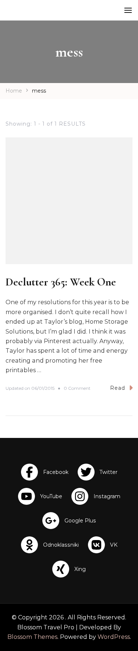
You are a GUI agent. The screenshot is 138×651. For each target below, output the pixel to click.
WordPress (114, 636)
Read (117, 388)
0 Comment (77, 388)
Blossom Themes (32, 636)
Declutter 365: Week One (61, 282)
